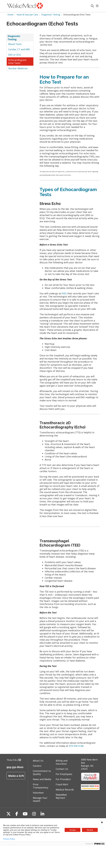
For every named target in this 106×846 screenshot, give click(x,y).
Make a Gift (16, 776)
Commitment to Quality (42, 772)
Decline (90, 830)
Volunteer (38, 792)
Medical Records (65, 789)
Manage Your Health (40, 799)
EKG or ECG (14, 54)
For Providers (63, 779)
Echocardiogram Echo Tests (17, 61)
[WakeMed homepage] (24, 6)
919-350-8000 (14, 767)
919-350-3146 (76, 745)
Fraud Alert (62, 784)
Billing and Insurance (61, 762)
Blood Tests (15, 44)
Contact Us (62, 768)
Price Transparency (40, 786)
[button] (98, 6)
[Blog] (90, 789)
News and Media (42, 779)
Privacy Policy (9, 839)
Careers (37, 765)
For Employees (64, 774)
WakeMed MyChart (61, 796)
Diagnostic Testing (14, 37)
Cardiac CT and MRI (19, 49)
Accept (73, 830)
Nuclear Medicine (18, 68)
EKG (64, 293)
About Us (38, 760)
